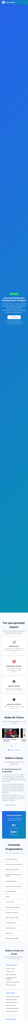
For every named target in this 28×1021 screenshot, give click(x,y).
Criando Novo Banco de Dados (13, 996)
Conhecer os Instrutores (10, 805)
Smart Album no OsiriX (11, 1005)
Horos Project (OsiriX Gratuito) (12, 982)
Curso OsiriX (8, 2)
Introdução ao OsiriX (10, 968)
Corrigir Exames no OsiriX (11, 1011)
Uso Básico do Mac (10, 971)
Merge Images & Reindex (11, 1002)
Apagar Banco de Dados (11, 999)
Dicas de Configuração (11, 974)
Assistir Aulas (14, 317)
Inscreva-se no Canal (14, 322)
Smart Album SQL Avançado (12, 1008)
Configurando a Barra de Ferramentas (11, 978)
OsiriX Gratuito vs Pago (11, 985)
